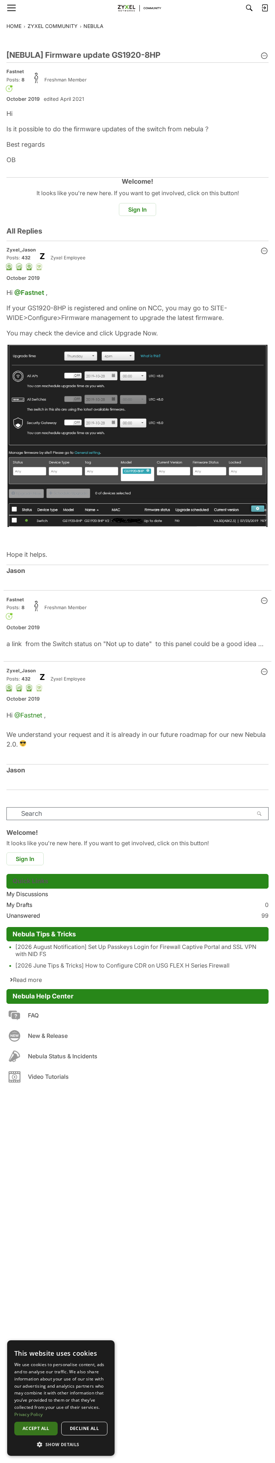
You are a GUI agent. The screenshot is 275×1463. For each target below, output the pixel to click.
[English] (137, 8)
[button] (264, 56)
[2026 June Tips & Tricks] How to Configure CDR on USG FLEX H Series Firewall (122, 965)
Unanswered (137, 915)
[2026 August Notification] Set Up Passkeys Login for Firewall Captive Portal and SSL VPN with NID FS (135, 950)
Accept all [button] (36, 1428)
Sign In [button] (137, 209)
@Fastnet (29, 292)
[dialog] (61, 1398)
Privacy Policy (28, 1414)
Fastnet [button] (15, 71)
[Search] (249, 8)
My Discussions (27, 894)
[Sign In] (264, 8)
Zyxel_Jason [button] (21, 250)
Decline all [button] (84, 1428)
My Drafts (137, 904)
